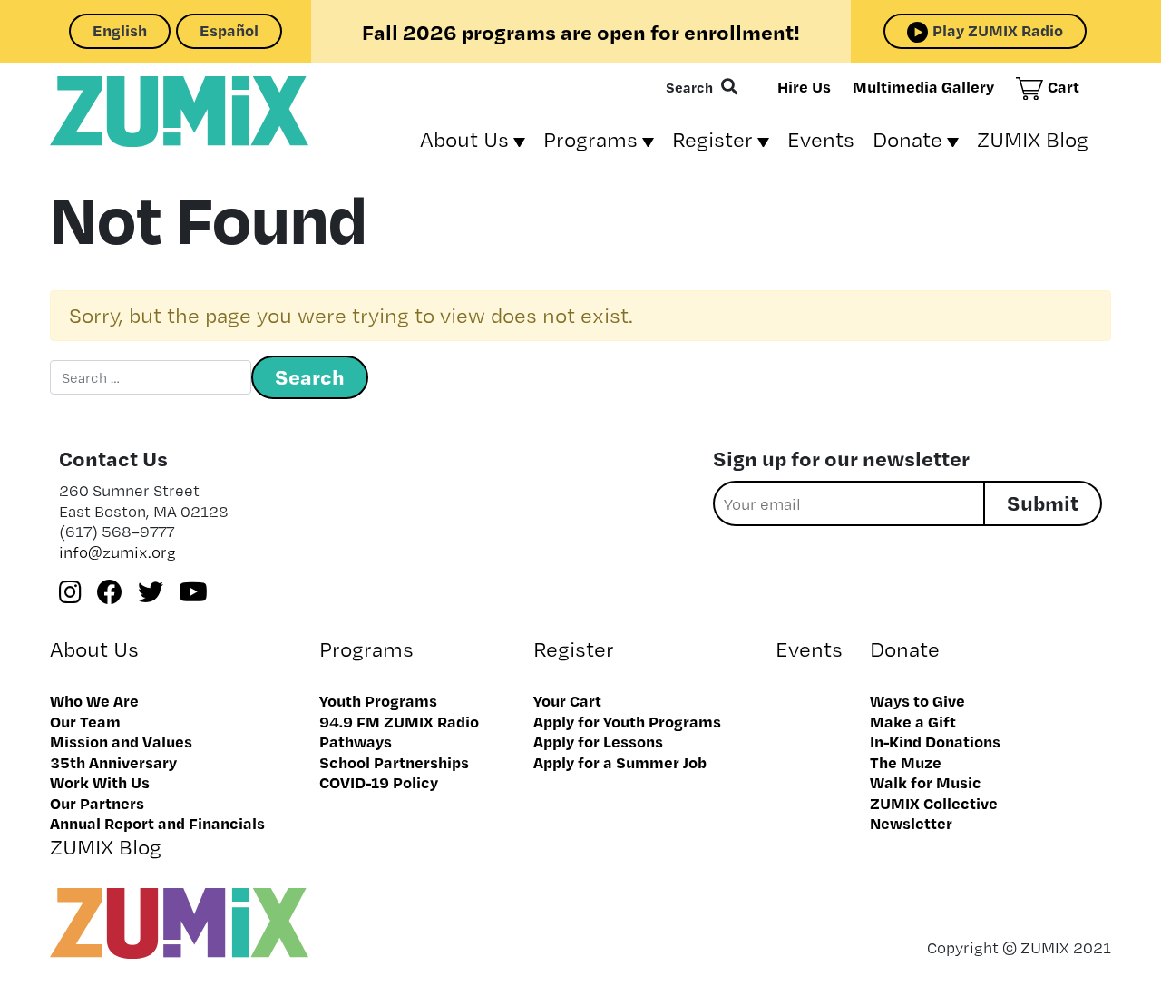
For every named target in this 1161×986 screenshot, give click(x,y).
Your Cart (567, 700)
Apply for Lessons (598, 741)
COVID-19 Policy (378, 782)
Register (712, 139)
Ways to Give (917, 700)
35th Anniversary (113, 762)
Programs (590, 139)
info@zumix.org (117, 551)
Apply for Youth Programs (627, 721)
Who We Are (94, 700)
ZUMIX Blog (1032, 139)
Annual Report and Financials (157, 823)
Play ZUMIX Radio (997, 30)
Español (229, 30)
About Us (464, 139)
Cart (1063, 86)
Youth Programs (378, 700)
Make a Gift (913, 721)
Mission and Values (121, 741)
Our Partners (97, 803)
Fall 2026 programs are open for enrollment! (581, 31)
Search (689, 87)
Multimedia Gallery (923, 86)
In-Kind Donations (935, 741)
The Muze (905, 762)
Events (820, 139)
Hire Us (804, 86)
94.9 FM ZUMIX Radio (399, 721)
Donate (907, 139)
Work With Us (100, 782)
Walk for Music (925, 782)
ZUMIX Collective (934, 803)
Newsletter (911, 823)
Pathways (355, 741)
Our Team (85, 721)
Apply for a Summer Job (620, 762)
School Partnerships (394, 762)
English (120, 30)
